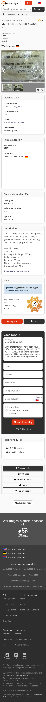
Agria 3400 (33, 575)
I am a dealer (14, 407)
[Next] (42, 71)
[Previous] (4, 71)
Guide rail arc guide (13, 106)
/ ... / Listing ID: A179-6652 (16, 14)
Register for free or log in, (26, 287)
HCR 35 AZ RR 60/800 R (14, 122)
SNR (5, 114)
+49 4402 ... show (16, 448)
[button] (43, 3)
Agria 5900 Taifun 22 (16, 575)
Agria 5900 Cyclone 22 (33, 569)
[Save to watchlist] (39, 21)
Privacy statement (23, 428)
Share (24, 485)
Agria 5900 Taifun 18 (11, 569)
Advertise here (24, 503)
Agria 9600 (37, 587)
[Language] (39, 3)
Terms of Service (17, 697)
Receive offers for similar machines (19, 412)
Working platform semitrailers (16, 587)
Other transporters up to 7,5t (23, 581)
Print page (24, 474)
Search (39, 9)
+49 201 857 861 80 (16, 549)
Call (35, 321)
